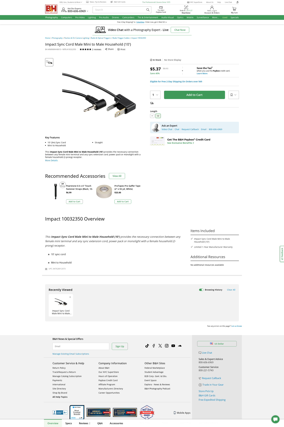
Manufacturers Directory (111, 388)
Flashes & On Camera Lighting (76, 38)
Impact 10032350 (138, 38)
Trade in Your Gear (213, 384)
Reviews (84, 423)
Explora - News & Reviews (157, 384)
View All (117, 176)
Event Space (150, 380)
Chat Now (179, 30)
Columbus (140, 22)
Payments (57, 380)
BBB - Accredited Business (60, 412)
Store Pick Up (206, 391)
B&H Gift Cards (207, 395)
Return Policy (59, 367)
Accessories (116, 423)
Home (47, 38)
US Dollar (219, 343)
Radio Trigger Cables (121, 38)
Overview (52, 423)
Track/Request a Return (64, 372)
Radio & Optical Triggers (101, 38)
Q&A (100, 423)
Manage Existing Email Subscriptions (71, 354)
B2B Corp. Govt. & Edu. (156, 376)
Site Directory (59, 388)
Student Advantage (154, 372)
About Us (209, 2)
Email (57, 346)
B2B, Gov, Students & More (70, 2)
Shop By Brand (60, 392)
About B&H (104, 367)
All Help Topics (60, 396)
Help (219, 2)
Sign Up (120, 346)
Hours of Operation (108, 376)
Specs (68, 423)
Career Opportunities (109, 392)
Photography (57, 38)
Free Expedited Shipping (212, 399)
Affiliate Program (107, 384)
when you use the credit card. (213, 71)
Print (123, 49)
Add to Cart (194, 95)
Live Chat (228, 2)
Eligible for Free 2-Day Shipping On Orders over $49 (176, 81)
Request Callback (211, 378)
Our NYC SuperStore (109, 372)
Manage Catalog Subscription (67, 376)
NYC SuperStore (196, 2)
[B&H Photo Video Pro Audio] (52, 9)
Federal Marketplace (155, 367)
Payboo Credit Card (108, 380)
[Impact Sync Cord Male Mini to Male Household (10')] (99, 95)
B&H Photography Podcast (157, 388)
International (59, 384)
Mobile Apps (184, 412)
